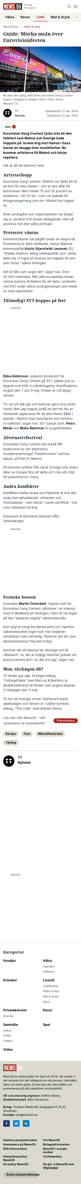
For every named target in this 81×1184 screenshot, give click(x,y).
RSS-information (15, 1148)
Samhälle (10, 1025)
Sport (46, 1001)
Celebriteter (50, 986)
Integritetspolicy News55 (15, 1158)
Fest (27, 733)
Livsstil (49, 980)
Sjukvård (48, 966)
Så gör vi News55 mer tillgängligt (58, 1166)
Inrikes (7, 1030)
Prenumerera (66, 720)
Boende (8, 1016)
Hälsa (9, 17)
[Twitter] (16, 1123)
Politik (7, 1035)
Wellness (49, 971)
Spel (46, 1025)
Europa (11, 733)
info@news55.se (27, 1115)
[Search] (69, 6)
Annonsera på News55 (19, 1144)
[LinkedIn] (26, 1123)
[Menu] (75, 6)
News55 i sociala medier (55, 1150)
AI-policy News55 (15, 1164)
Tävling (11, 742)
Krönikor (10, 980)
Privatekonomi (15, 1010)
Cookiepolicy (52, 1156)
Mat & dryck (60, 17)
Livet (40, 17)
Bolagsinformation (56, 1144)
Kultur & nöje (32, 26)
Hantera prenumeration (20, 1140)
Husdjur (9, 961)
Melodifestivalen (50, 733)
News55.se (10, 26)
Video (8, 1049)
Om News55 (51, 1140)
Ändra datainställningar (22, 1174)
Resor (25, 17)
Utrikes (7, 1041)
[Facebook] (6, 1123)
